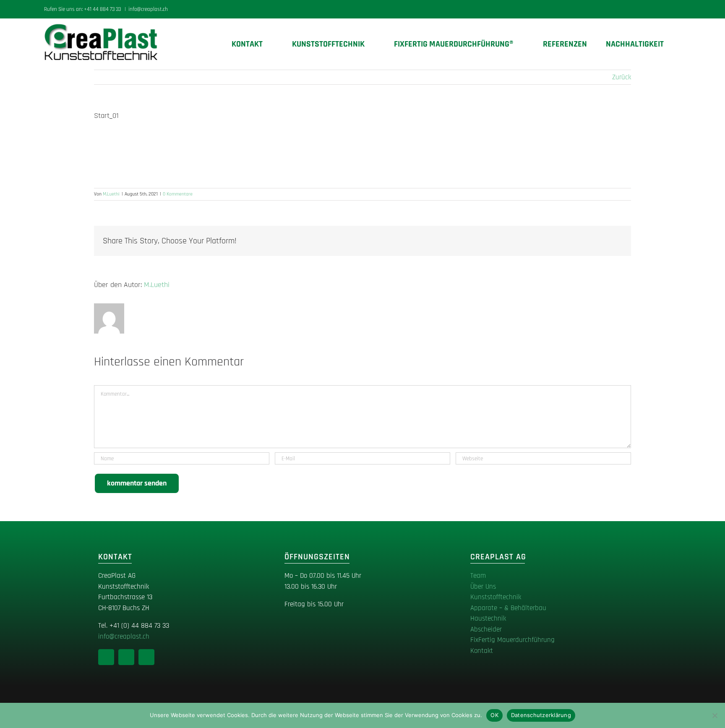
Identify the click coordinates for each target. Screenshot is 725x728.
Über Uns (483, 586)
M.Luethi (111, 194)
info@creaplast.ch (148, 9)
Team (478, 575)
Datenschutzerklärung (541, 715)
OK (494, 715)
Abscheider (486, 629)
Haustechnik (488, 618)
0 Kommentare (178, 194)
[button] (677, 44)
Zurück (621, 77)
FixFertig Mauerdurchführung (512, 640)
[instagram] (126, 657)
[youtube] (146, 657)
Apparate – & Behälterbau (508, 608)
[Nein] (714, 715)
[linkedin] (106, 657)
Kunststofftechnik (495, 597)
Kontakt (481, 650)
